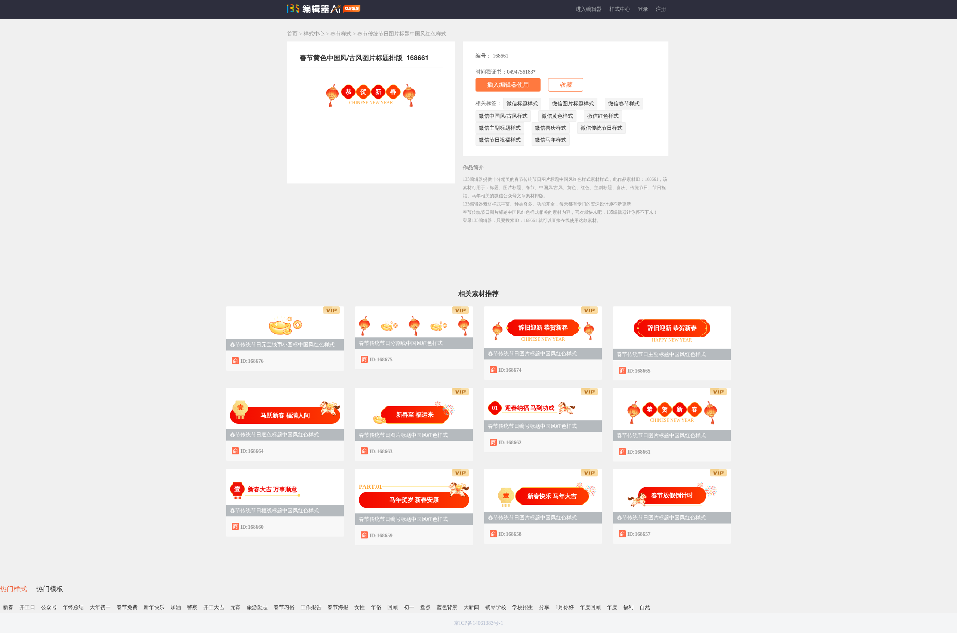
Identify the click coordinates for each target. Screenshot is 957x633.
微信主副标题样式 (500, 128)
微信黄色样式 (557, 116)
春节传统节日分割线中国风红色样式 (401, 343)
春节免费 (127, 607)
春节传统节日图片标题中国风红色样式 (532, 353)
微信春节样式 (624, 103)
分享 (544, 607)
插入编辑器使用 (508, 84)
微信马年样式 (550, 140)
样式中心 (619, 9)
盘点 (425, 607)
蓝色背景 (447, 607)
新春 (8, 607)
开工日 (27, 607)
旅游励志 (257, 607)
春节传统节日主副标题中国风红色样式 (661, 354)
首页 (292, 34)
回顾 (392, 607)
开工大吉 (213, 607)
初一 (409, 607)
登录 (643, 9)
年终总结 (73, 607)
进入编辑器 (589, 9)
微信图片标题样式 (573, 103)
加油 (175, 607)
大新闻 (471, 607)
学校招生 (522, 607)
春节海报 (337, 607)
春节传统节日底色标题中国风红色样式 (274, 435)
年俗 (376, 607)
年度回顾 (590, 607)
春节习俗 (284, 607)
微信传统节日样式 (601, 128)
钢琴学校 (495, 607)
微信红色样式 (603, 116)
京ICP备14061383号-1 (478, 623)
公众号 (49, 607)
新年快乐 (154, 607)
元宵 (235, 607)
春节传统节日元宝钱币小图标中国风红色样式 (282, 345)
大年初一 (100, 607)
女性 (359, 607)
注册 (661, 9)
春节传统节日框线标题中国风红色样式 (274, 510)
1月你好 (565, 607)
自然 (645, 607)
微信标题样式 (522, 103)
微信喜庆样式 (550, 128)
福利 (628, 607)
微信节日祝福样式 (500, 140)
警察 (192, 607)
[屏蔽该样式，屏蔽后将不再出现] (330, 360)
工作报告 (311, 607)
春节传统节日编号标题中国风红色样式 (532, 426)
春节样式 (341, 34)
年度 (612, 607)
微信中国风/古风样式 (503, 116)
